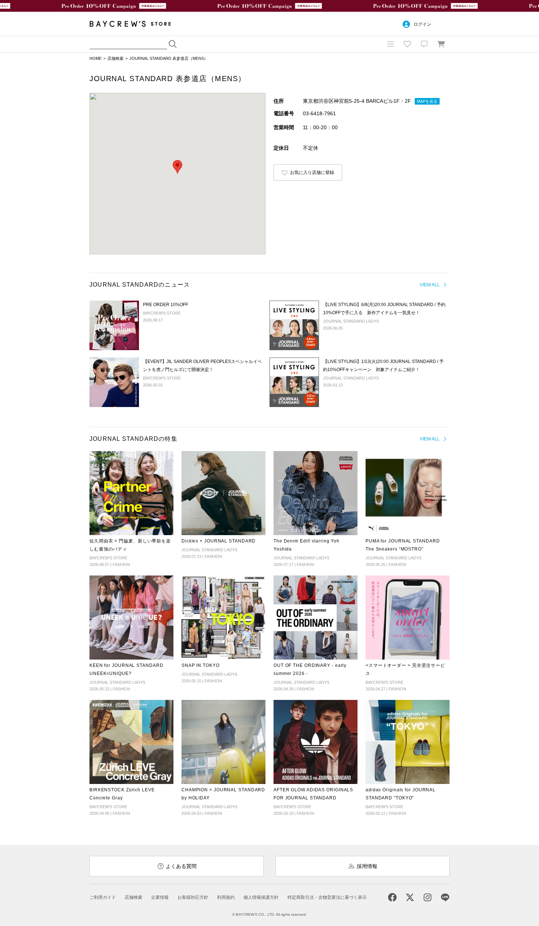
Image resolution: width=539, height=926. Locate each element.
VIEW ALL (430, 284)
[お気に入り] (407, 44)
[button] (177, 167)
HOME (95, 58)
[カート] (441, 44)
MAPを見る (427, 101)
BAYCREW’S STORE (135, 24)
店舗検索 (115, 58)
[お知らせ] (424, 44)
